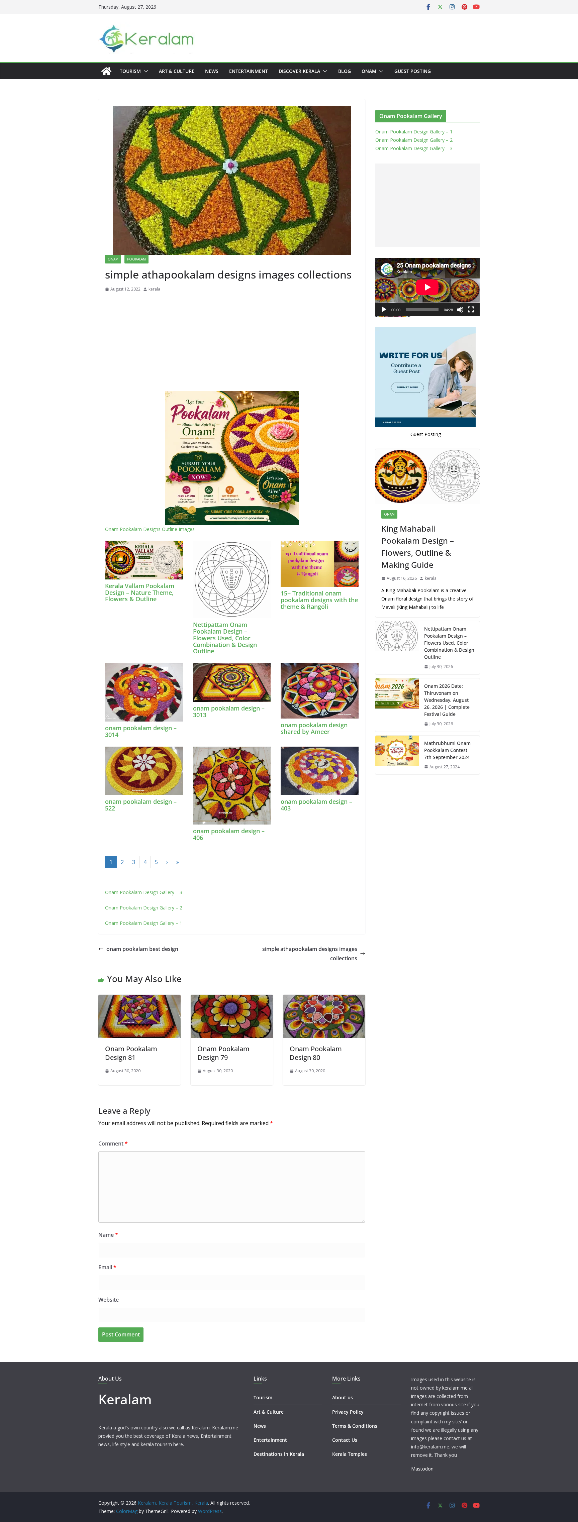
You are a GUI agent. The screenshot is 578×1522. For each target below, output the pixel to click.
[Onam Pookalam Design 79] (232, 999)
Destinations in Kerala (279, 1454)
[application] (427, 287)
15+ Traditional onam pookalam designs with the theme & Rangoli (319, 600)
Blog (344, 71)
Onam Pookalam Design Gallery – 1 (143, 923)
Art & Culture (176, 71)
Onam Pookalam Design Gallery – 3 (143, 892)
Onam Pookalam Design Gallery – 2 (143, 907)
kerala (154, 289)
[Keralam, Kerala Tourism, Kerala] (106, 71)
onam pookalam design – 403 (316, 804)
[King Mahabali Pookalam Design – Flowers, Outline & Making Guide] (427, 476)
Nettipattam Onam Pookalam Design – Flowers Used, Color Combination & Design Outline (225, 638)
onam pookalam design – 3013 (229, 711)
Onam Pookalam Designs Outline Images (150, 529)
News (211, 71)
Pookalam (136, 259)
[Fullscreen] (471, 309)
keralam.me (455, 1388)
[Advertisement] (232, 343)
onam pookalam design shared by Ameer (314, 728)
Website (108, 1299)
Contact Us (344, 1440)
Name (108, 1234)
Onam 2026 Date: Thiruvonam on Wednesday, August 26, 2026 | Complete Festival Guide (447, 700)
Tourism (130, 71)
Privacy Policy (348, 1412)
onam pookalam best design (142, 949)
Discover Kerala (299, 71)
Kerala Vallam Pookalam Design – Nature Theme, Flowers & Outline (139, 592)
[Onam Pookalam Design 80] (324, 999)
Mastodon (422, 1468)
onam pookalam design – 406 (229, 834)
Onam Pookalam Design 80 (316, 1053)
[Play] (384, 309)
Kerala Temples (349, 1454)
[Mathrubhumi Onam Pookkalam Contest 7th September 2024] (397, 755)
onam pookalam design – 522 (141, 804)
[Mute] (460, 309)
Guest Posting (412, 71)
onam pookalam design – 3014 (141, 731)
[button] (144, 71)
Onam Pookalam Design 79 (223, 1053)
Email (107, 1267)
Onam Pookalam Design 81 (131, 1053)
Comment (113, 1143)
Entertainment (248, 71)
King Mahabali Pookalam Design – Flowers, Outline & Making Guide (417, 546)
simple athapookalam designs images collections (309, 953)
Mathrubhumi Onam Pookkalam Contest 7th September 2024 (447, 750)
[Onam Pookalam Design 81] (139, 999)
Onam (369, 71)
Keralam (125, 1399)
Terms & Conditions (354, 1426)
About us (342, 1397)
